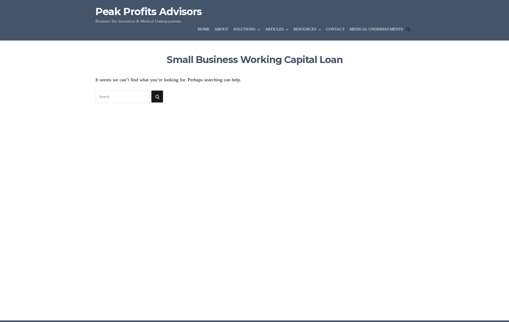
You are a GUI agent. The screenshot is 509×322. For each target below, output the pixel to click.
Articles (274, 29)
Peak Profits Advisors (148, 12)
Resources (304, 29)
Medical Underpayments (376, 29)
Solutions (244, 29)
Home (203, 29)
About (221, 29)
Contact (335, 29)
